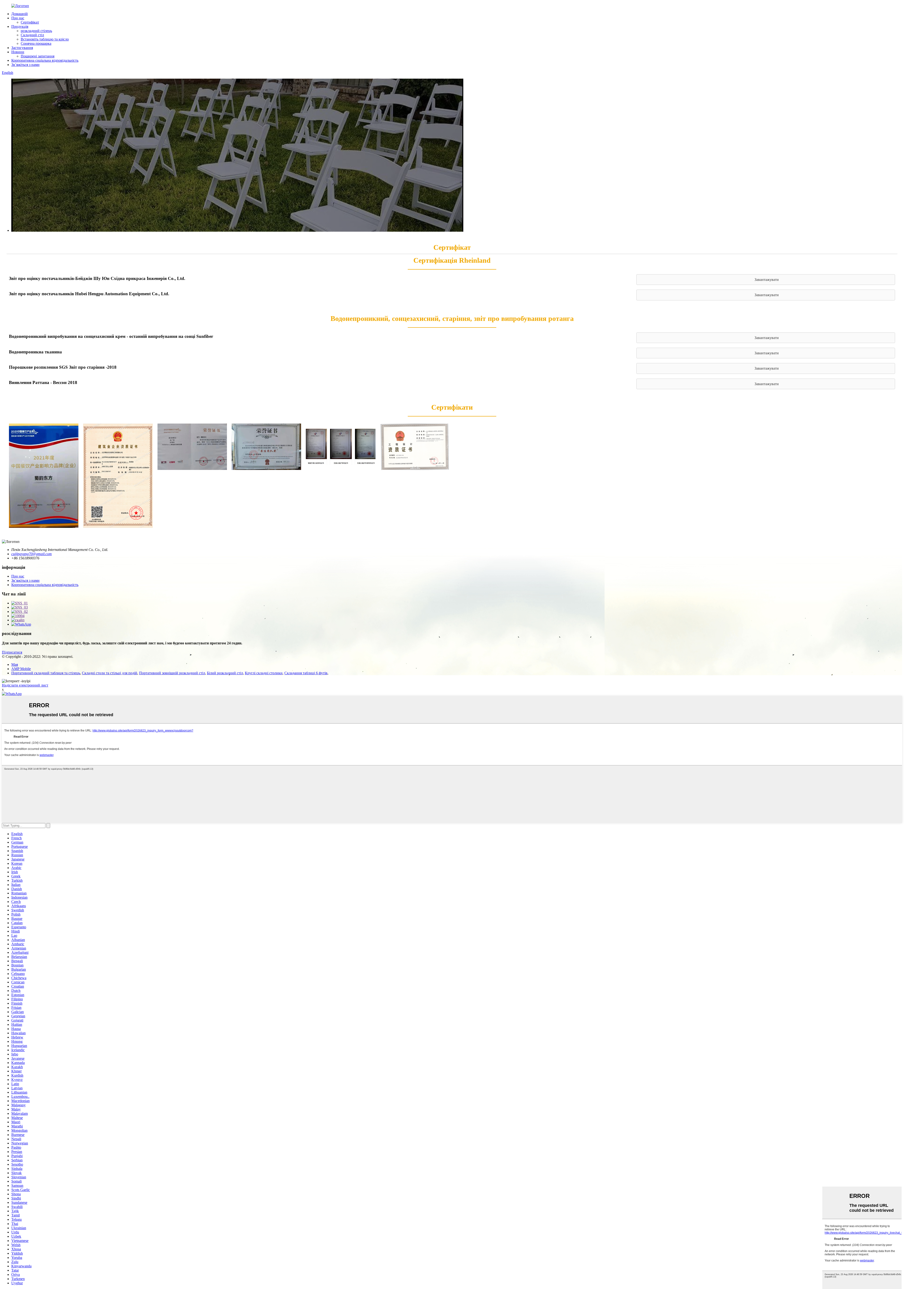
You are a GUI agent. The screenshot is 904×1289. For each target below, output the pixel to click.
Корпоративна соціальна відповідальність (44, 60)
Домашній (19, 14)
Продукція (19, 26)
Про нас (17, 18)
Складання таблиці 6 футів (305, 673)
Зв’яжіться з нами (25, 65)
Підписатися (12, 652)
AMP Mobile (21, 669)
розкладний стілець (36, 31)
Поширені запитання (37, 56)
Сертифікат (30, 22)
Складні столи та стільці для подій (109, 673)
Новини (17, 52)
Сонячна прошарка (36, 43)
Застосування (22, 48)
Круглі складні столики (263, 673)
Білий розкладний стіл (225, 673)
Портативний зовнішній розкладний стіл (172, 673)
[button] (765, 279)
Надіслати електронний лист (25, 685)
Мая (14, 665)
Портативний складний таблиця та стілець (45, 673)
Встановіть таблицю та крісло (45, 39)
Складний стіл (32, 35)
